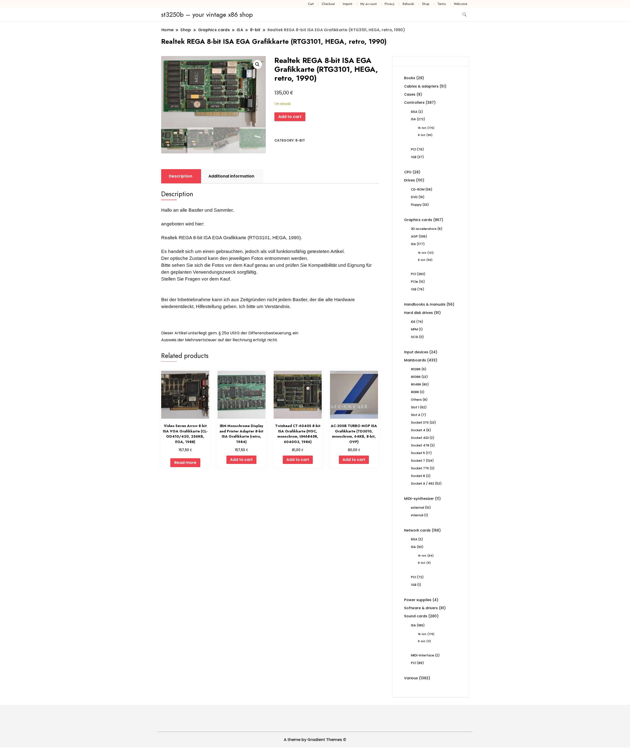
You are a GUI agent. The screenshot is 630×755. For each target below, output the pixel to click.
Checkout (328, 3)
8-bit (300, 140)
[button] (257, 64)
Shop (425, 3)
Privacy (389, 3)
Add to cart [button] (241, 459)
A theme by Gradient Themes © (315, 739)
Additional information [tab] (231, 176)
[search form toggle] (464, 14)
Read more (185, 462)
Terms (441, 3)
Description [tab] (180, 176)
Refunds (408, 3)
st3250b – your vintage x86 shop (207, 14)
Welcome (460, 3)
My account (368, 3)
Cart (311, 3)
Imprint (347, 3)
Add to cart (289, 116)
